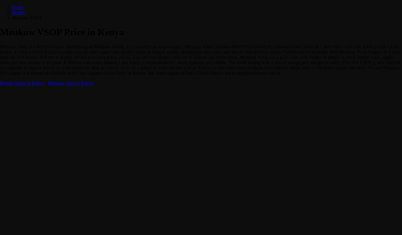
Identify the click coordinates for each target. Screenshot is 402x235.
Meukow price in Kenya (70, 82)
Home (17, 7)
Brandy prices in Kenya (22, 82)
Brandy (19, 12)
